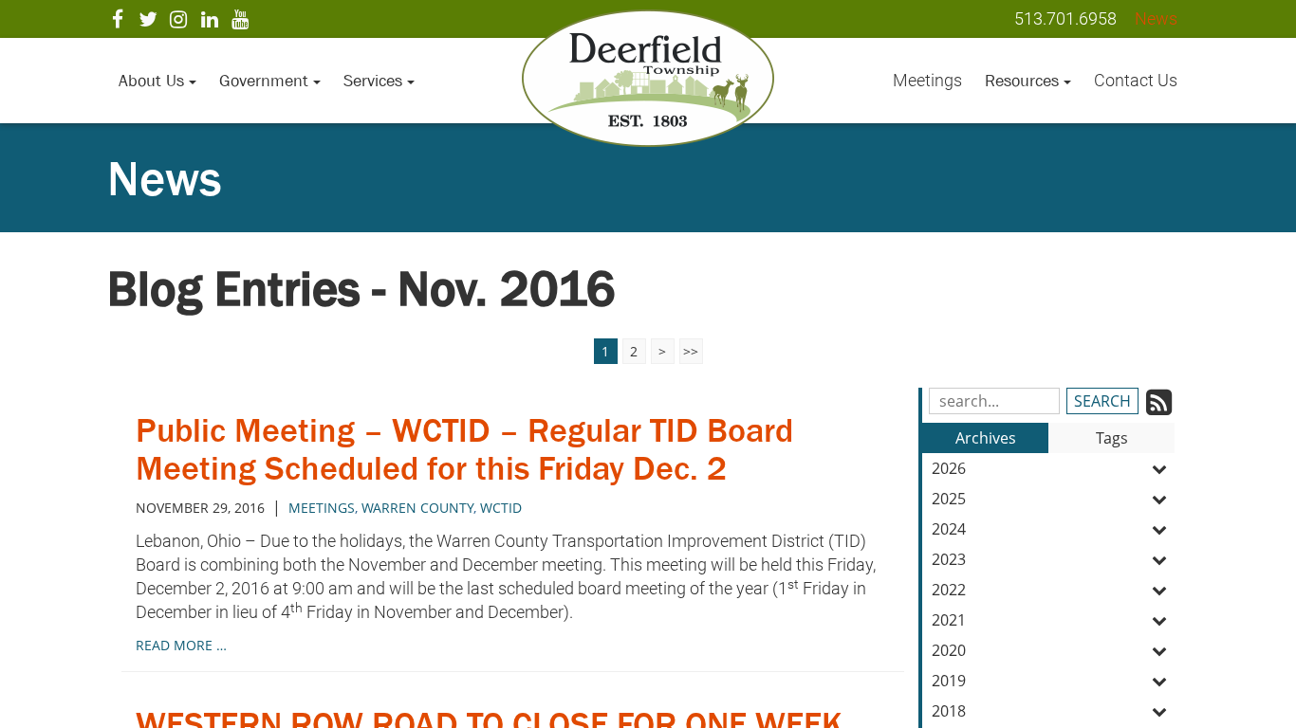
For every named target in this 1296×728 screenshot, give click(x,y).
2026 (949, 468)
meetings (321, 508)
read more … (181, 645)
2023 (949, 559)
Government (266, 80)
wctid (501, 508)
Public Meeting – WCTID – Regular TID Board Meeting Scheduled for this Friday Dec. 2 (464, 448)
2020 (949, 650)
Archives (985, 438)
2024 (949, 529)
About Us (154, 80)
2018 (949, 711)
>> (690, 351)
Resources (1024, 80)
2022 (949, 589)
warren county (417, 508)
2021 (949, 620)
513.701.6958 (1065, 18)
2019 (949, 680)
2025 (949, 498)
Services (375, 80)
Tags (1112, 438)
